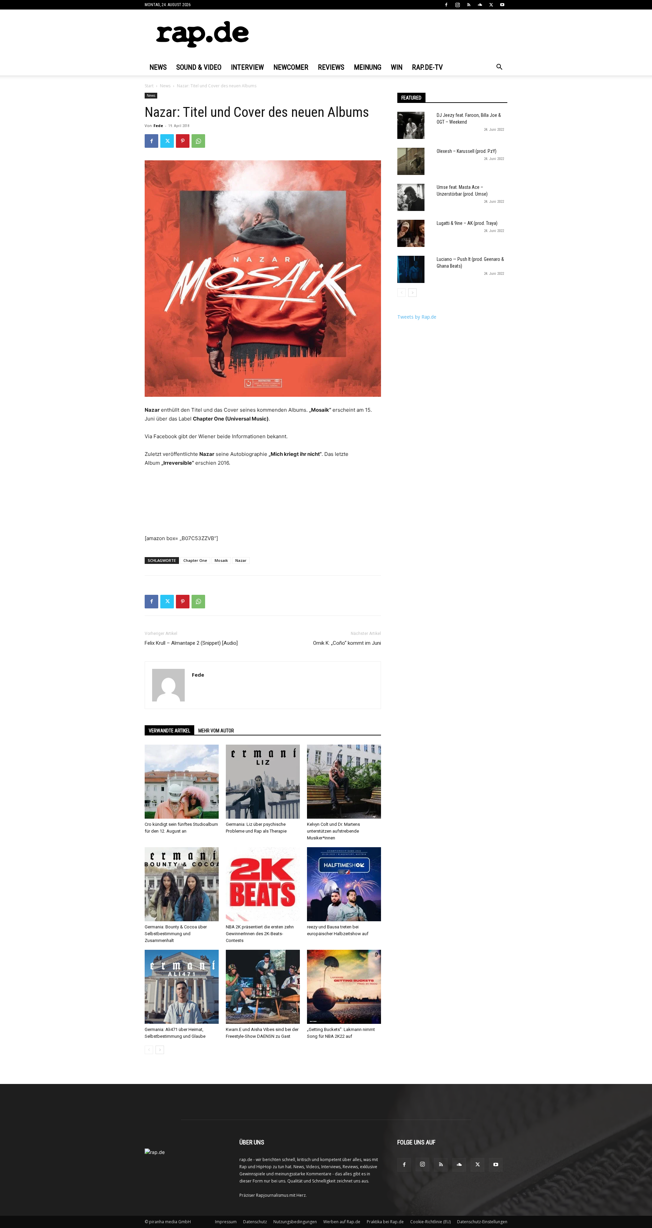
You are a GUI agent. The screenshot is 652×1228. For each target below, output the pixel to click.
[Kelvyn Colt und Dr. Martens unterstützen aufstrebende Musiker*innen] (344, 782)
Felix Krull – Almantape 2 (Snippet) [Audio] (191, 643)
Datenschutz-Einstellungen (482, 1222)
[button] (499, 68)
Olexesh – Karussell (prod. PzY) (466, 151)
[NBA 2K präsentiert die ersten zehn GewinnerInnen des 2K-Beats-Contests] (263, 884)
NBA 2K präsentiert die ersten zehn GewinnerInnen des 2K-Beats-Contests (260, 933)
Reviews (331, 67)
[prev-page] (149, 1050)
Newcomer (290, 67)
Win (396, 67)
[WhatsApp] (198, 141)
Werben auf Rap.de (341, 1222)
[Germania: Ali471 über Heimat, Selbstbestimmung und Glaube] (182, 987)
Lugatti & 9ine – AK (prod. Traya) (467, 223)
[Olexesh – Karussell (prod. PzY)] (410, 161)
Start (149, 86)
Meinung (367, 67)
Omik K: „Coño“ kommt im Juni (347, 643)
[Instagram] (457, 5)
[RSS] (469, 5)
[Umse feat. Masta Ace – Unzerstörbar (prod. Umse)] (410, 197)
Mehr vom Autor (216, 730)
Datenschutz (255, 1222)
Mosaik (221, 560)
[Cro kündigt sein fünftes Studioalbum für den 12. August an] (182, 782)
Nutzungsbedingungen (295, 1222)
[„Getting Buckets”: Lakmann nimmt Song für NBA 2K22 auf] (344, 987)
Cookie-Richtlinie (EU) (430, 1222)
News (158, 67)
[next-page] (160, 1050)
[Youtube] (502, 5)
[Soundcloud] (480, 5)
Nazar (241, 560)
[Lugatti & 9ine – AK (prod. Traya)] (410, 233)
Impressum (226, 1222)
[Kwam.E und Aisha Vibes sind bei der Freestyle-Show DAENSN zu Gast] (263, 987)
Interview (247, 67)
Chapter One (195, 560)
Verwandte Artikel (169, 730)
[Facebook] (446, 5)
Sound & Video (198, 67)
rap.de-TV (427, 67)
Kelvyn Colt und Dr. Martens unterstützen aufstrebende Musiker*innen (333, 831)
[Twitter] (491, 5)
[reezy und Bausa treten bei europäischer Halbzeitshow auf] (344, 884)
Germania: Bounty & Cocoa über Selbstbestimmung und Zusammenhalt (176, 933)
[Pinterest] (182, 141)
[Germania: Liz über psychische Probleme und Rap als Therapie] (263, 782)
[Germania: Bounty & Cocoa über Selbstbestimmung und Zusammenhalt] (182, 884)
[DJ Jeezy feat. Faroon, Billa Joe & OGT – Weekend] (410, 125)
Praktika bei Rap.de (385, 1222)
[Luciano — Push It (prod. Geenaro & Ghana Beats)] (410, 269)
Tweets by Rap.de (416, 317)
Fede (158, 125)
